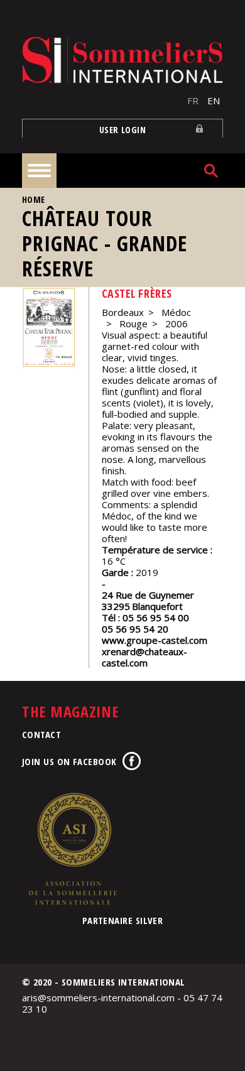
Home (33, 199)
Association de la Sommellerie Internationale (72, 849)
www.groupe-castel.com (154, 640)
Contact (41, 734)
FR (193, 100)
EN (213, 100)
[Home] (122, 60)
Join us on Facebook (69, 761)
